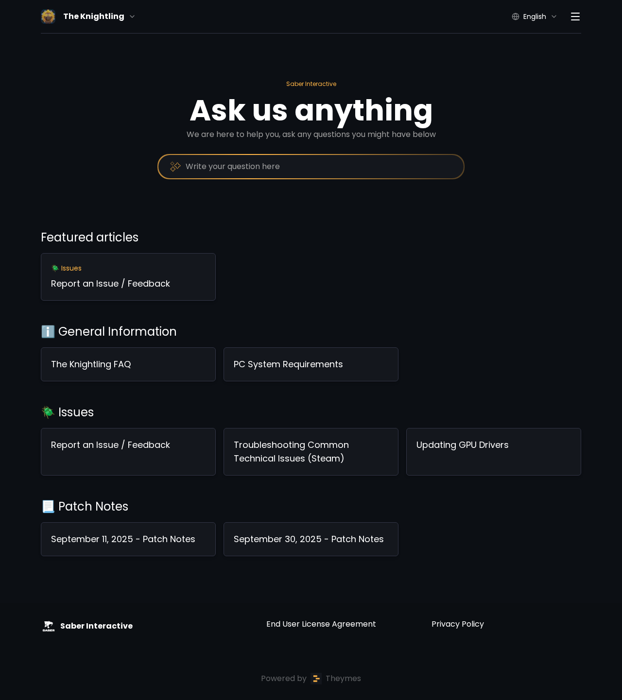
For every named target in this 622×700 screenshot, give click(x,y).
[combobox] (311, 166)
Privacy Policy (458, 624)
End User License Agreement (321, 624)
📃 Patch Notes (84, 506)
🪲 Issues (67, 412)
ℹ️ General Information (109, 332)
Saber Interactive (311, 84)
